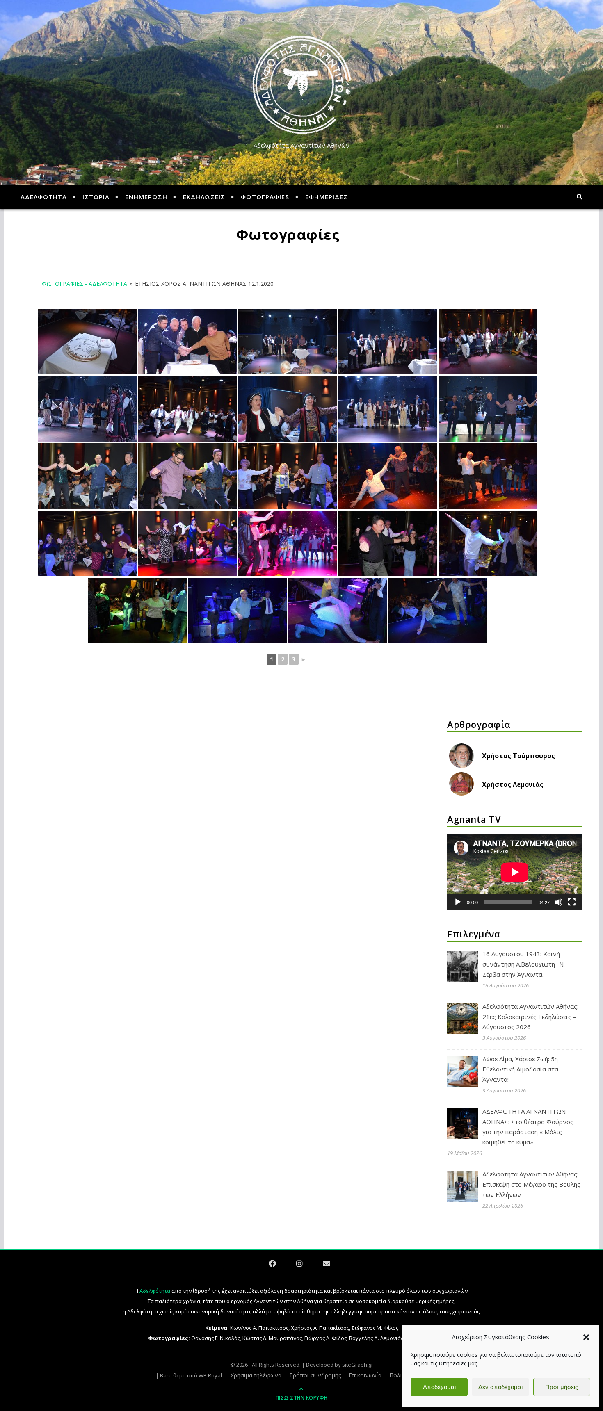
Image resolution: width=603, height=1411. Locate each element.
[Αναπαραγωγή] (458, 902)
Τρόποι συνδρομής (315, 1375)
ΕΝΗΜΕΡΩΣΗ (146, 197)
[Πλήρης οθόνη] (572, 902)
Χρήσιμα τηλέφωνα (256, 1375)
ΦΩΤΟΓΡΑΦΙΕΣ (265, 197)
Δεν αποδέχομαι (500, 1387)
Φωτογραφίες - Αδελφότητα (84, 283)
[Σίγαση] (559, 902)
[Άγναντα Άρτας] (301, 85)
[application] (514, 872)
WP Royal (210, 1375)
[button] (586, 1337)
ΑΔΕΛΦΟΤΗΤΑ (44, 197)
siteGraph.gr (357, 1364)
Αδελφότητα (154, 1291)
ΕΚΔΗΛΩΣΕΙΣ (204, 197)
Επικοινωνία (365, 1375)
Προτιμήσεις (561, 1387)
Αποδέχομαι (439, 1387)
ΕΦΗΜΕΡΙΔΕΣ (326, 197)
